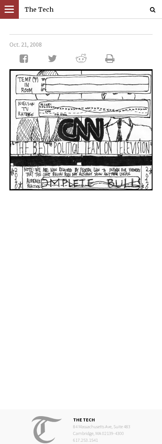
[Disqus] (81, 295)
